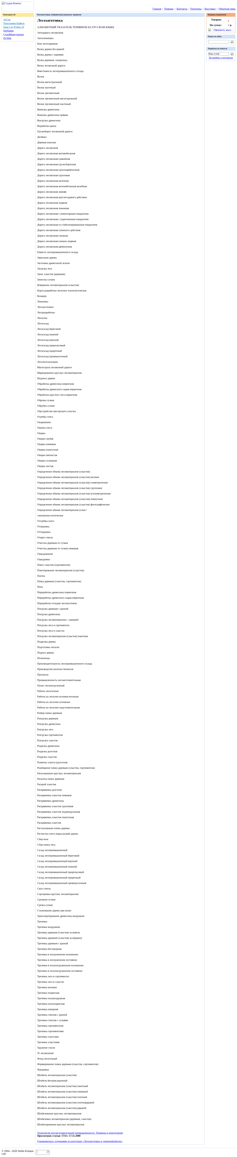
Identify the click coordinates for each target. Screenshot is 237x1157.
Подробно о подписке (221, 57)
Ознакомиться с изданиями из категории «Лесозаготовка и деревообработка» (80, 1141)
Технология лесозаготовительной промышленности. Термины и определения (80, 1133)
